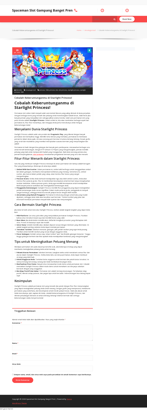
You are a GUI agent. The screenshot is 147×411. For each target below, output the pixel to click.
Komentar (17, 323)
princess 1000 (44, 90)
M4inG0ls (18, 90)
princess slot (53, 90)
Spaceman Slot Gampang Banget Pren (42, 10)
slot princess (63, 90)
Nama (15, 343)
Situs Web (16, 364)
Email (15, 354)
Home (79, 30)
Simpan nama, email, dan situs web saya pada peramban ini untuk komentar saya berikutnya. (52, 374)
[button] (114, 19)
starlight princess (74, 90)
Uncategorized (90, 30)
